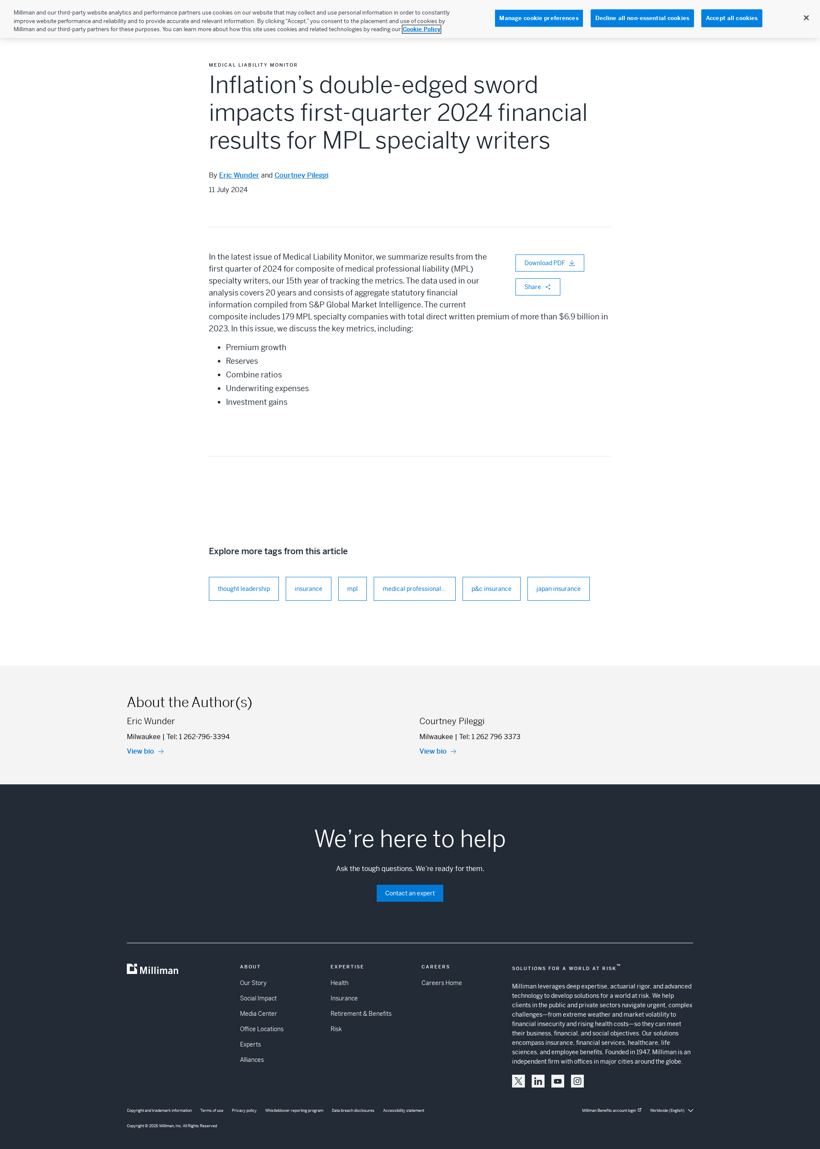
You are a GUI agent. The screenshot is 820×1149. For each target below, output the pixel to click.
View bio (140, 751)
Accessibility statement (403, 1110)
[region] (410, 19)
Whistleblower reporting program (294, 1110)
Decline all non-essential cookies (642, 18)
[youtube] (557, 1081)
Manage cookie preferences (538, 18)
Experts (250, 1044)
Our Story (253, 983)
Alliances (252, 1060)
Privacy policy (244, 1110)
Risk (336, 1029)
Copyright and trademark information (159, 1110)
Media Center (258, 1013)
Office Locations (262, 1029)
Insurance (344, 998)
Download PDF (544, 263)
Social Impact (258, 998)
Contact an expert (410, 893)
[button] (518, 1081)
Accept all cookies (732, 18)
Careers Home (442, 983)
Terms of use (211, 1110)
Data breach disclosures (353, 1110)
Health (339, 983)
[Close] (806, 18)
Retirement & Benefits (361, 1013)
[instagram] (577, 1081)
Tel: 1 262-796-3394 (198, 736)
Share (532, 287)
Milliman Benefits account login (609, 1110)
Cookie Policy (421, 29)
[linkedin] (538, 1081)
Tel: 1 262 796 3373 (490, 736)
